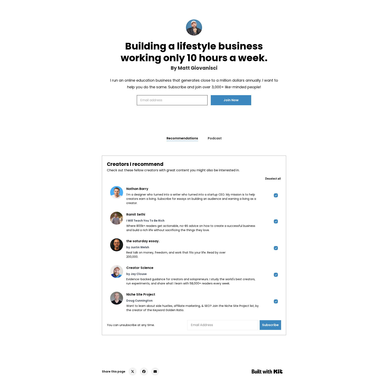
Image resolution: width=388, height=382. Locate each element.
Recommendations (182, 138)
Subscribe (270, 325)
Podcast (215, 138)
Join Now (231, 100)
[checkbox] (194, 195)
